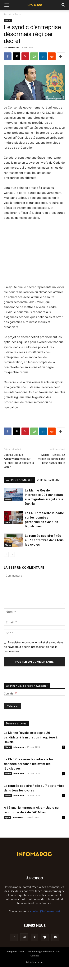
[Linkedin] (43, 56)
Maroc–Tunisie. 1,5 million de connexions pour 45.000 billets (51, 459)
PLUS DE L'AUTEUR (48, 480)
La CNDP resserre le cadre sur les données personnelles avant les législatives (28, 763)
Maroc (18, 14)
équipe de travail (15, 951)
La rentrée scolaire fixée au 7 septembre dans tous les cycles (44, 540)
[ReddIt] (52, 56)
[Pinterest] (25, 56)
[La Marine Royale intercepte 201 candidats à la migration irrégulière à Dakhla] (13, 494)
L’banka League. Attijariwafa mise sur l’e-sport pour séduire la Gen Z (19, 461)
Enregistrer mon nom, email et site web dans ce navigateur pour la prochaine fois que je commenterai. (33, 647)
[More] (61, 56)
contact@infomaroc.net (45, 911)
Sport (7, 817)
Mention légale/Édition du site (44, 951)
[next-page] (12, 554)
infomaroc (13, 47)
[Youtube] (55, 937)
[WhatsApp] (34, 56)
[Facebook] (8, 56)
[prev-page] (6, 554)
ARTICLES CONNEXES (19, 480)
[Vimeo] (45, 937)
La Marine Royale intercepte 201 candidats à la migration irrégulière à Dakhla (31, 737)
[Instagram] (24, 937)
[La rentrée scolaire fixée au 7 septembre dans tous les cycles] (13, 540)
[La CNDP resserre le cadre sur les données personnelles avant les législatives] (13, 517)
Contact (34, 955)
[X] (16, 56)
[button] (6, 5)
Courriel (10, 693)
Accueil (8, 14)
